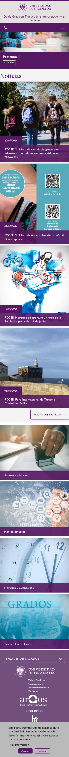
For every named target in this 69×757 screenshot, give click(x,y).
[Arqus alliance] (33, 700)
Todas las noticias (47, 414)
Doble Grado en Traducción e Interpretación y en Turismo (34, 18)
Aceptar (25, 750)
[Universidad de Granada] (34, 7)
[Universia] (34, 711)
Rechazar (42, 750)
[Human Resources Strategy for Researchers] (34, 720)
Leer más (9, 63)
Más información (19, 744)
